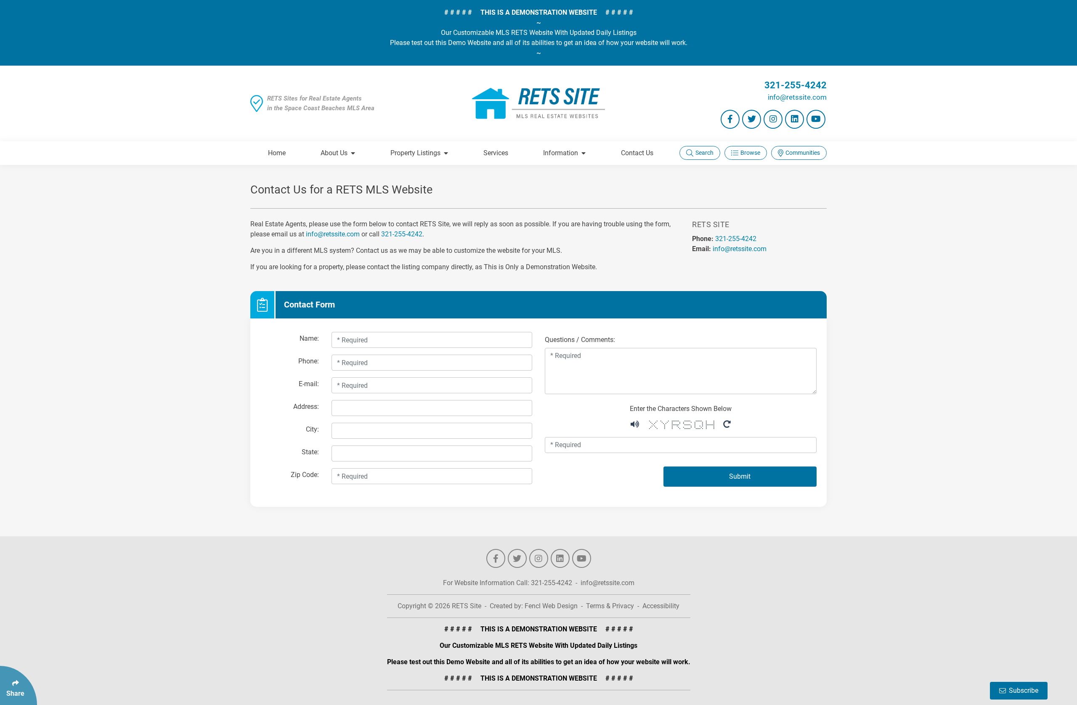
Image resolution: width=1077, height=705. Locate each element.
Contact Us (637, 153)
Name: (309, 338)
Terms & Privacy (610, 606)
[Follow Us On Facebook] (730, 119)
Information (560, 153)
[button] (635, 423)
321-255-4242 (795, 85)
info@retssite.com (797, 97)
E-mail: (309, 384)
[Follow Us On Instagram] (773, 119)
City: (312, 429)
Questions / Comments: (580, 340)
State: (310, 452)
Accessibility (660, 606)
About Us (334, 153)
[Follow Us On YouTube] (815, 119)
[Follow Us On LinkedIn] (794, 119)
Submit (740, 476)
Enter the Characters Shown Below (681, 409)
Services (495, 153)
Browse (750, 152)
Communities (802, 152)
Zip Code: (305, 475)
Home (277, 153)
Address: (306, 407)
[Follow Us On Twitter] (751, 119)
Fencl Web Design (551, 606)
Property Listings (415, 153)
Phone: (308, 361)
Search (704, 152)
